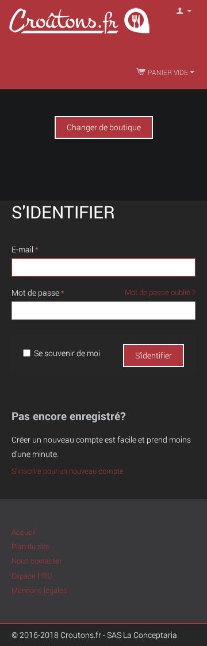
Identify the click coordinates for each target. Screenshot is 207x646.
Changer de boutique (104, 127)
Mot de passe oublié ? (160, 292)
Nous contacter (37, 561)
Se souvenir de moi (67, 352)
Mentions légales (39, 590)
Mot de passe (35, 292)
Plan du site (30, 546)
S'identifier (153, 355)
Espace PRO (32, 576)
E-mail (22, 249)
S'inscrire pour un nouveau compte (68, 471)
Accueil (24, 532)
